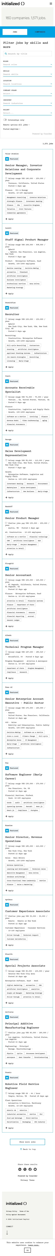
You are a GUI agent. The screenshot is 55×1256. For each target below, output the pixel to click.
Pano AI (8, 687)
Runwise (8, 825)
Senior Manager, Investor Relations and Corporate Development (23, 169)
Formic (8, 1072)
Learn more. (33, 1245)
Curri (7, 376)
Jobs (15, 32)
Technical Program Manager (24, 647)
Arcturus (9, 1012)
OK (27, 1250)
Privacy (24, 1180)
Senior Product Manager (22, 518)
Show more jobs (27, 1142)
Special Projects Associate (25, 965)
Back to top (29, 1149)
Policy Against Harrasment (15, 1215)
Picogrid (9, 563)
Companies (40, 32)
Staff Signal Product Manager (26, 239)
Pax (6, 763)
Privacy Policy (11, 1211)
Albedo (8, 635)
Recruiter (12, 314)
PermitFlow (10, 303)
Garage (8, 439)
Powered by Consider (42, 133)
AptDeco (8, 899)
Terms (31, 1180)
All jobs (23, 124)
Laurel (8, 228)
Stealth (8, 954)
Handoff (8, 506)
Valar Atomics (12, 154)
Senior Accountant (18, 575)
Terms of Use (24, 1211)
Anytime (14, 129)
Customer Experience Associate (27, 911)
